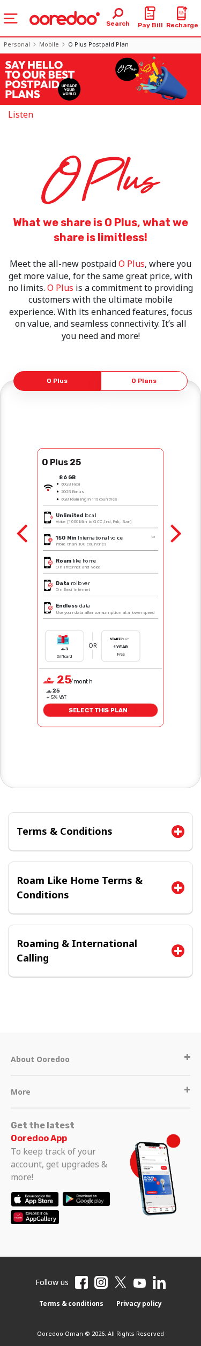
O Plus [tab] (57, 380)
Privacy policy (139, 1303)
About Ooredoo (40, 1059)
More (21, 1092)
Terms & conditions (71, 1303)
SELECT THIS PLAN (98, 710)
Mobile (49, 44)
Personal (17, 44)
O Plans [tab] (144, 380)
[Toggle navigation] (11, 18)
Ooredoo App (39, 1138)
